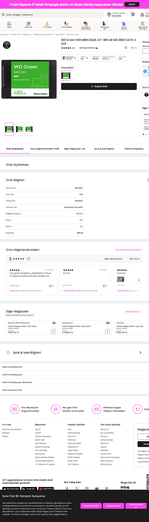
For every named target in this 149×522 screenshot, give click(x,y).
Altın (69, 429)
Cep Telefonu (73, 464)
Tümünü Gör (131, 311)
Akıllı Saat (72, 440)
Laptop (104, 447)
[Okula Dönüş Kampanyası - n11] (74, 4)
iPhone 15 (105, 429)
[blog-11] (128, 489)
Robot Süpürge (74, 433)
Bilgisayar (27, 34)
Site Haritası (40, 454)
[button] (143, 134)
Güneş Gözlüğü (107, 440)
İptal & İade (40, 440)
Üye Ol (38, 429)
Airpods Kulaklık (74, 443)
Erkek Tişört (72, 461)
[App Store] (11, 489)
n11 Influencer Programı (45, 464)
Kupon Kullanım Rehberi (45, 457)
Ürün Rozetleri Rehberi (44, 461)
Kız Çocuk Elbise (107, 433)
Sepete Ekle (100, 86)
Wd (81, 226)
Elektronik (15, 34)
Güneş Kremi (106, 454)
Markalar (6, 433)
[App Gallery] (46, 489)
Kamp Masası (106, 464)
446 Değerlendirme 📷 (88, 48)
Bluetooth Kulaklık (75, 454)
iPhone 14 (72, 436)
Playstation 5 (73, 447)
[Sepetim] (132, 14)
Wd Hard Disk (73, 34)
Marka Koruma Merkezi (11, 429)
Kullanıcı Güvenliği (42, 447)
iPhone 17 (105, 436)
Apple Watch (73, 450)
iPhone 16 (105, 443)
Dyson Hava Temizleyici (110, 457)
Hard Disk (59, 34)
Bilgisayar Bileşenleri (43, 34)
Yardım (38, 433)
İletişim (5, 436)
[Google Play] (29, 489)
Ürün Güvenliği (41, 450)
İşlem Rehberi (40, 443)
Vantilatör (105, 450)
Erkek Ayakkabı (74, 457)
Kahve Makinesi (107, 461)
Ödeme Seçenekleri (43, 436)
